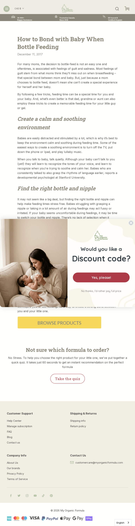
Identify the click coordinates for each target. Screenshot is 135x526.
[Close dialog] (131, 223)
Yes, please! (101, 277)
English (120, 522)
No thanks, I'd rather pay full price (101, 291)
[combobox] (123, 522)
